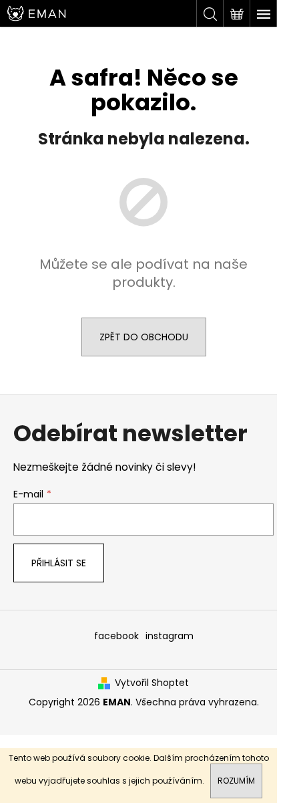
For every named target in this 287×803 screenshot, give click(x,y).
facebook (116, 636)
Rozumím (236, 780)
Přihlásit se (58, 563)
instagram (170, 636)
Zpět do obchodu (143, 337)
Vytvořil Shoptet (152, 683)
